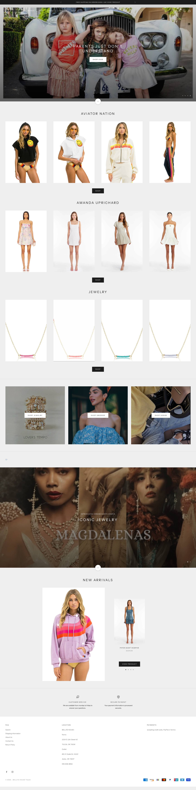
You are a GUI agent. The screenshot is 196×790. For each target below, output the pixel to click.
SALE (74, 11)
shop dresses (98, 419)
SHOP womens (98, 61)
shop (98, 194)
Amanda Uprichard (98, 52)
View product (129, 667)
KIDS (41, 11)
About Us (8, 741)
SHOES (50, 11)
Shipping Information (12, 737)
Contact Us (9, 745)
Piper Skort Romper (129, 651)
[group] (98, 521)
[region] (98, 55)
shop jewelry (35, 419)
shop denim (161, 419)
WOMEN (31, 11)
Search (7, 733)
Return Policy (10, 748)
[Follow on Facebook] (6, 775)
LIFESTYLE (62, 11)
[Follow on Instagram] (12, 775)
